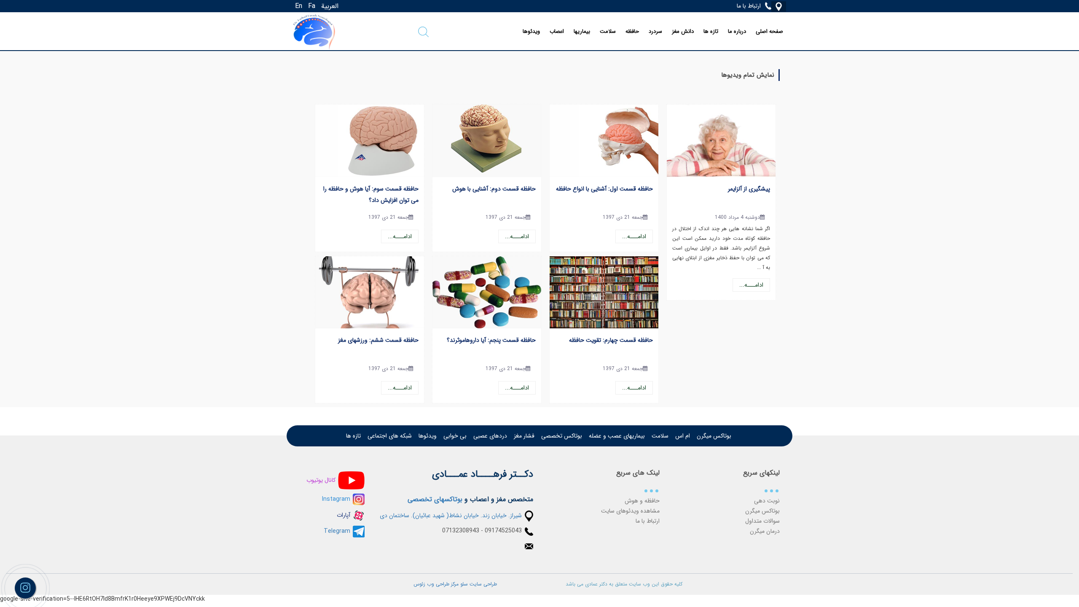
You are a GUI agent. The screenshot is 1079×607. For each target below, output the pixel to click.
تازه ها (710, 31)
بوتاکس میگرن (714, 435)
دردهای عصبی (490, 435)
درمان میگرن (765, 531)
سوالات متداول (762, 521)
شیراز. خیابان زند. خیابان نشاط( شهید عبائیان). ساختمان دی (451, 515)
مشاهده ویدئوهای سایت (630, 511)
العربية (329, 6)
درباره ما (737, 31)
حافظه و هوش (642, 500)
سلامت (608, 31)
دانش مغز (683, 31)
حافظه (632, 31)
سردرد (655, 31)
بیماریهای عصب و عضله (617, 435)
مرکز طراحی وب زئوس (436, 584)
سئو (463, 584)
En (298, 6)
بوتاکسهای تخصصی (435, 499)
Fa (311, 6)
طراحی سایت (482, 584)
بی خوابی (455, 435)
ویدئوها (531, 31)
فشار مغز (524, 435)
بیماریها (582, 31)
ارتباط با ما (648, 521)
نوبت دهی (767, 500)
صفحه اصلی (769, 31)
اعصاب (557, 31)
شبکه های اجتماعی (390, 435)
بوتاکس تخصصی (561, 435)
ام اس (682, 435)
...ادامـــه (751, 285)
